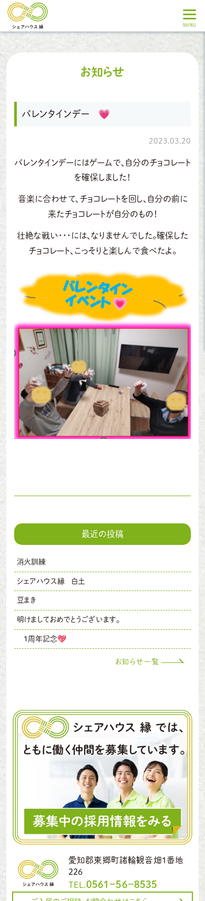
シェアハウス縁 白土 (51, 581)
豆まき (27, 600)
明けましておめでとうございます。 (68, 619)
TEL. (113, 884)
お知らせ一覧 (137, 661)
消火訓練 (31, 561)
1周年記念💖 (41, 638)
